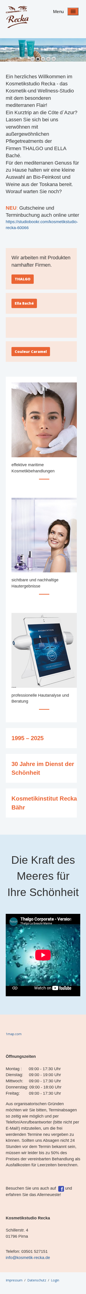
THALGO (23, 279)
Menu (58, 11)
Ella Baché (24, 303)
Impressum (14, 1280)
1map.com (14, 1034)
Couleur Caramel (31, 351)
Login (55, 1280)
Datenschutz (36, 1280)
